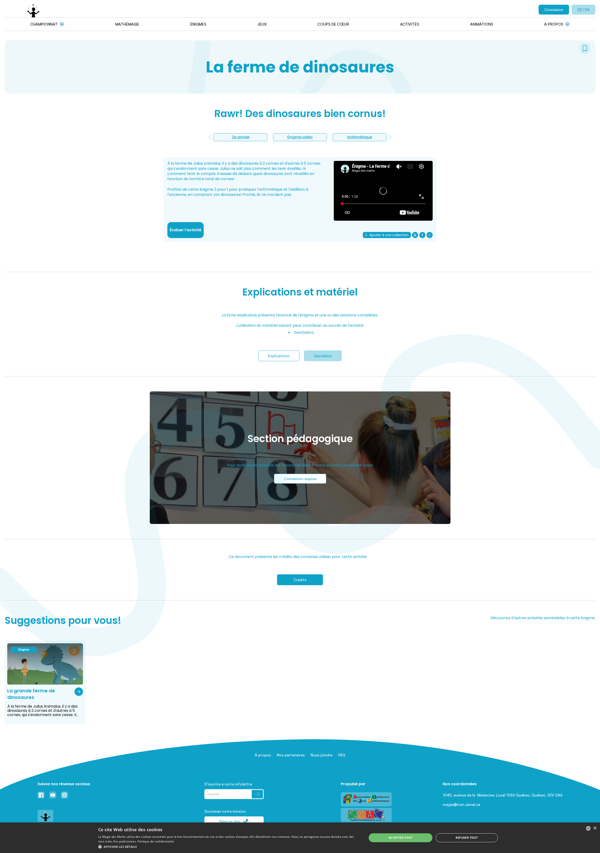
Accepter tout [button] (400, 838)
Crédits (300, 579)
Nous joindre (321, 755)
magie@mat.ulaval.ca (461, 804)
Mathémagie (127, 24)
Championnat (44, 24)
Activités (409, 24)
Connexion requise (300, 478)
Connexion (553, 9)
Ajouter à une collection (389, 235)
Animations (481, 24)
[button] (228, 846)
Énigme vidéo (240, 137)
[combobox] (588, 828)
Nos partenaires (291, 755)
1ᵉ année (359, 137)
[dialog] (300, 838)
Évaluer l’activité (185, 230)
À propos (553, 24)
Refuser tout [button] (467, 838)
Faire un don (229, 821)
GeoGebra (323, 355)
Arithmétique (300, 137)
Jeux (261, 24)
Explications (278, 355)
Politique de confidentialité (156, 841)
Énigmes (198, 24)
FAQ (341, 755)
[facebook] (422, 235)
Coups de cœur (333, 24)
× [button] (594, 828)
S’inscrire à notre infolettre (228, 784)
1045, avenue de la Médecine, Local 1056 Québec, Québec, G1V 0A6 (502, 795)
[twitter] (415, 235)
